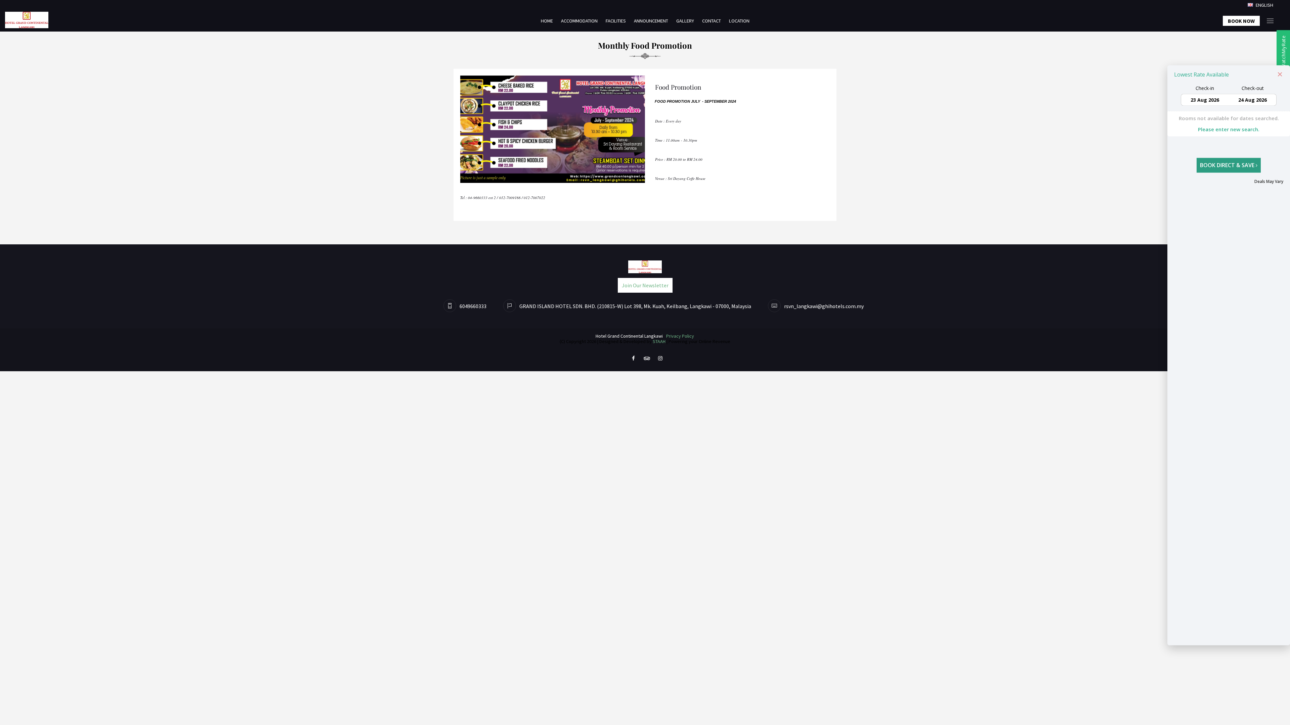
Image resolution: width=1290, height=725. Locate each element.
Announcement (651, 21)
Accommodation (579, 21)
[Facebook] (633, 358)
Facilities (616, 21)
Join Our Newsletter (645, 285)
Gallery (685, 21)
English (1264, 5)
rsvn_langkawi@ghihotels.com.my (824, 306)
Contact (711, 21)
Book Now (1241, 20)
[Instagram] (660, 358)
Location (739, 21)
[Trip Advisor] (647, 358)
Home (547, 21)
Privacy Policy (680, 336)
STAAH (659, 341)
